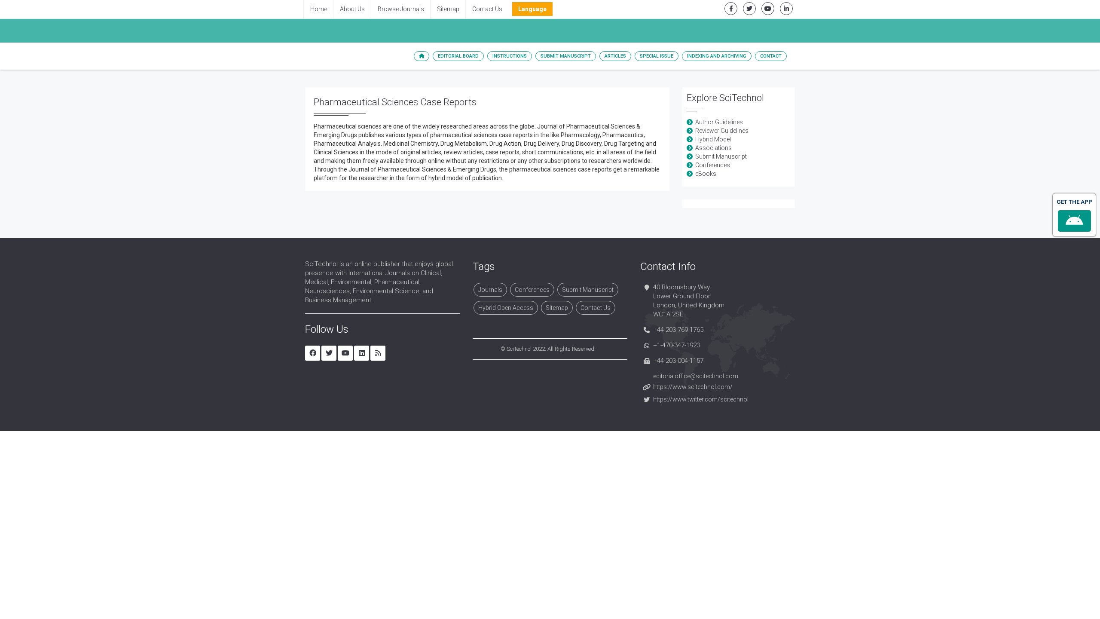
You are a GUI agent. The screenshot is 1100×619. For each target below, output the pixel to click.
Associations (713, 147)
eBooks (705, 173)
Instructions (509, 56)
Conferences (712, 165)
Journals (490, 289)
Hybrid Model (713, 139)
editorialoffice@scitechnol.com (695, 376)
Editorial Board (458, 56)
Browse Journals (401, 9)
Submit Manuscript (566, 56)
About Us (352, 9)
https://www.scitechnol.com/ (693, 386)
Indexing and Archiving (716, 56)
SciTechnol (519, 349)
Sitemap (448, 9)
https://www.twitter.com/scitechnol (701, 399)
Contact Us (487, 9)
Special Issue (656, 56)
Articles (615, 56)
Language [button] (532, 9)
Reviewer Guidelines (722, 130)
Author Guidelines (719, 122)
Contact (771, 56)
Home (318, 9)
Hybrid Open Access (505, 307)
